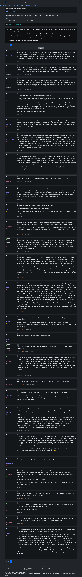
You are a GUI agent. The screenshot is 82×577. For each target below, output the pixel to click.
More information (10, 11)
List (8, 18)
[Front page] (1, 5)
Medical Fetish (12, 5)
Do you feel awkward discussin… (30, 5)
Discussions (12, 2)
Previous (42, 48)
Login (25, 2)
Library (19, 2)
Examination (19, 5)
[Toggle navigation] (2, 2)
